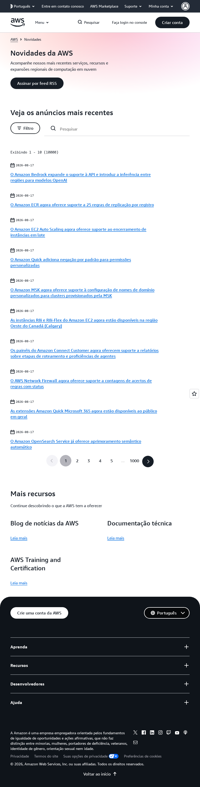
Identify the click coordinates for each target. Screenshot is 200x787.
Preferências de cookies (142, 756)
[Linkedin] (152, 733)
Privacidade (19, 756)
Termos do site (46, 756)
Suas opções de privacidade (85, 756)
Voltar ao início (97, 774)
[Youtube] (177, 733)
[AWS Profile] (185, 6)
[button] (172, 22)
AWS (14, 39)
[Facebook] (144, 733)
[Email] (135, 743)
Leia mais (18, 538)
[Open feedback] (194, 393)
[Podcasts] (185, 733)
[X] (135, 733)
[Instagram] (160, 733)
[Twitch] (169, 733)
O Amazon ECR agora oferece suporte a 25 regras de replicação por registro (82, 204)
